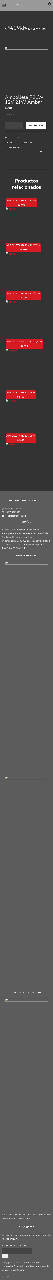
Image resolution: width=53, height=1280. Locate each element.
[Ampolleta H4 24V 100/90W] (23, 317)
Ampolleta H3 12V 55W (20, 435)
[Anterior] (7, 34)
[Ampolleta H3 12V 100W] (21, 223)
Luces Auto (27, 142)
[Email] (35, 151)
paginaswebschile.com (13, 1270)
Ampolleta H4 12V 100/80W (23, 245)
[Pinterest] (30, 151)
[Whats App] (47, 151)
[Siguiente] (13, 34)
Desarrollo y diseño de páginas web (31, 1266)
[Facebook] (8, 151)
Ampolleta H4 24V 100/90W (23, 293)
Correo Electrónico (17, 1245)
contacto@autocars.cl (15, 515)
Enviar (5, 1255)
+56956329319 (13, 508)
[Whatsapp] (7, 1277)
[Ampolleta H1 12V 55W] (21, 414)
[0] (46, 6)
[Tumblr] (25, 151)
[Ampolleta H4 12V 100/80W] (23, 269)
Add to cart (36, 125)
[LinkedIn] (19, 151)
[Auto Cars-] (22, 5)
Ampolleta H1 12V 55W (20, 392)
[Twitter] (14, 151)
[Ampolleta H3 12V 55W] (21, 458)
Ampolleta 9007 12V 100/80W (24, 341)
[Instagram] (3, 1277)
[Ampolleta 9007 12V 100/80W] (24, 367)
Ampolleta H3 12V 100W (21, 200)
